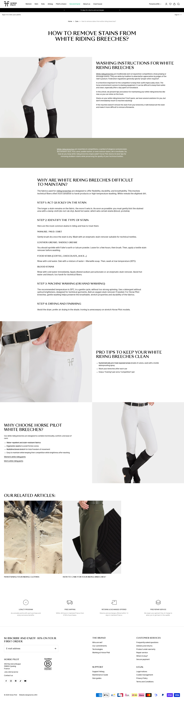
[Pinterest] (16, 681)
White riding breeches (105, 74)
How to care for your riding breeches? (84, 577)
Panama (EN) (154, 4)
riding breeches (64, 191)
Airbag (50, 4)
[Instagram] (11, 681)
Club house (97, 4)
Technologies (97, 649)
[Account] (166, 4)
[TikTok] (20, 681)
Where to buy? (142, 656)
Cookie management (144, 675)
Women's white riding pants (15, 457)
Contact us (8, 675)
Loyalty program (26, 609)
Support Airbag (98, 672)
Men (36, 4)
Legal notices (141, 672)
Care (76, 21)
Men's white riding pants (13, 461)
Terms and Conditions (145, 682)
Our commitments (99, 646)
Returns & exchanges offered (114, 609)
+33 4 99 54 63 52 (11, 672)
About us (86, 4)
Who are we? (97, 642)
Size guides (96, 678)
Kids (43, 4)
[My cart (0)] (174, 4)
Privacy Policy (141, 678)
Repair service (142, 653)
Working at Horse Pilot (101, 653)
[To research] (178, 4)
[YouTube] (25, 681)
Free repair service (158, 609)
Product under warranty (145, 649)
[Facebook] (6, 681)
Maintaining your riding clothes (21, 577)
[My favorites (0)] (170, 4)
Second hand (74, 4)
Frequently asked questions (147, 642)
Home (70, 21)
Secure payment (143, 659)
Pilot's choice (61, 4)
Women (29, 4)
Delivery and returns (144, 646)
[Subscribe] (55, 648)
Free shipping (69, 609)
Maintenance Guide (100, 675)
